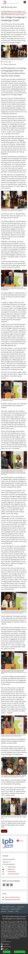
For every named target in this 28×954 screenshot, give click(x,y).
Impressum (3, 939)
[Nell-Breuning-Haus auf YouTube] (7, 884)
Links (4, 894)
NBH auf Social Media (11, 881)
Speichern (7, 952)
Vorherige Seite (4, 843)
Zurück (4, 831)
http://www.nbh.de (13, 874)
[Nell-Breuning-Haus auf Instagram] (11, 884)
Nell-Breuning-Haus (9, 859)
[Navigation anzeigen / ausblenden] (25, 2)
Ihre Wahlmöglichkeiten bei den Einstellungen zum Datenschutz (14, 917)
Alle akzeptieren (19, 952)
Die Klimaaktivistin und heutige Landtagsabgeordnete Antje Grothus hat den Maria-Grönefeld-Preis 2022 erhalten (13, 72)
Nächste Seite (23, 843)
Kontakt (5, 856)
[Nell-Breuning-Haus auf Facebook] (4, 884)
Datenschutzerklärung (13, 938)
